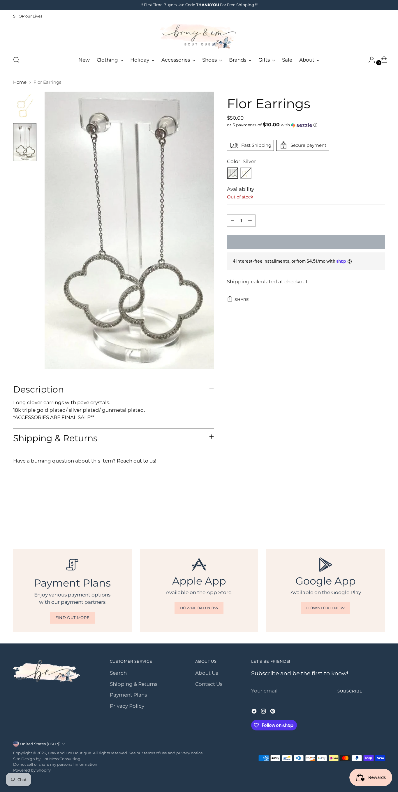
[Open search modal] (16, 60)
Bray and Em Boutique (69, 753)
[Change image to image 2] (24, 142)
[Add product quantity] (250, 220)
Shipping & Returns (133, 684)
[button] (306, 125)
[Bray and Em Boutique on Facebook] (254, 712)
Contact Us (208, 684)
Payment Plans (128, 695)
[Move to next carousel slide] (380, 517)
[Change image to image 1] (24, 106)
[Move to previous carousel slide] (366, 518)
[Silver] (232, 173)
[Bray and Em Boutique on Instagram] (263, 712)
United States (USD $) (40, 744)
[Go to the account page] (369, 60)
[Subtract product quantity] (232, 220)
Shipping (238, 281)
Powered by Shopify (32, 770)
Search (118, 673)
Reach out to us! (136, 461)
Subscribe (349, 691)
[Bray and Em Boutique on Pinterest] (273, 712)
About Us (206, 673)
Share (242, 299)
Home (20, 82)
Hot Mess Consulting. (61, 758)
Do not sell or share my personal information (55, 764)
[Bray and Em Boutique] (199, 36)
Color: (241, 161)
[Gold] (245, 173)
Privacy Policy (127, 706)
